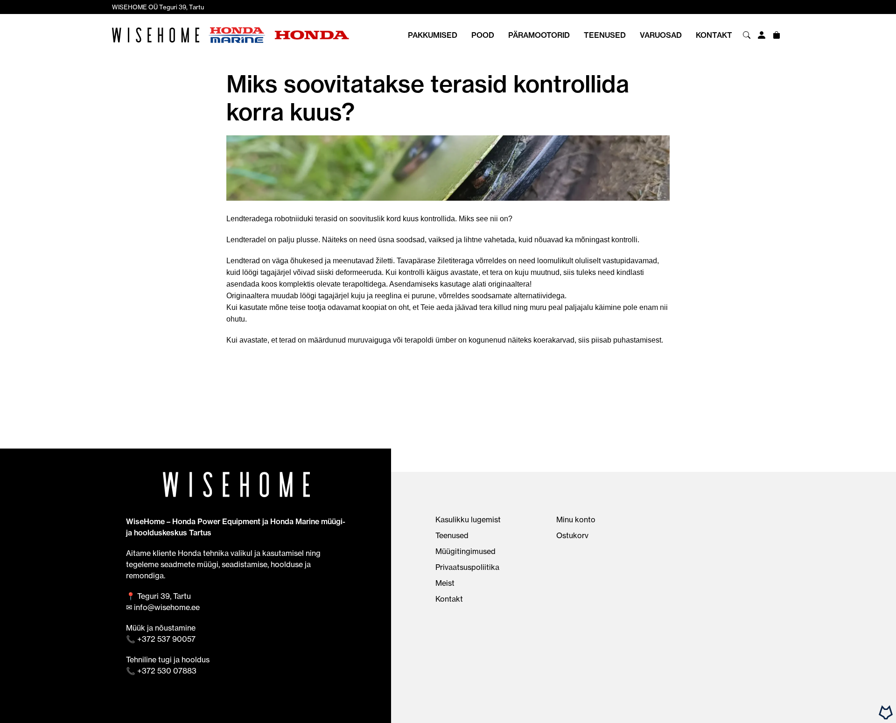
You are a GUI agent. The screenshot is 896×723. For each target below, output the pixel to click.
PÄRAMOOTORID (539, 35)
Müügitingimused (465, 551)
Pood (482, 35)
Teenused (605, 35)
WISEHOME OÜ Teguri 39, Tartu (158, 7)
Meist (445, 583)
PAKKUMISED (432, 35)
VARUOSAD (661, 35)
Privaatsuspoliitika (467, 567)
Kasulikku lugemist (468, 519)
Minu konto (575, 519)
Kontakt (714, 35)
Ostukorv (572, 535)
